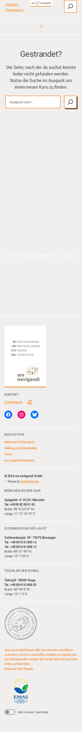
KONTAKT (12, 5)
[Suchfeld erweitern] (70, 6)
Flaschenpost (14, 10)
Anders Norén (30, 481)
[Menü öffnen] (41, 26)
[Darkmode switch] (9, 712)
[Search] (70, 102)
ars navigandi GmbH (28, 476)
